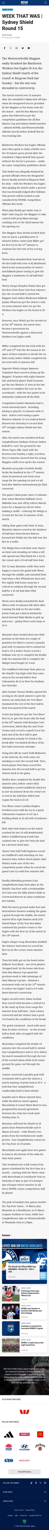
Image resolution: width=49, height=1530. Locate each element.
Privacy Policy (30, 1510)
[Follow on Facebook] (36, 1483)
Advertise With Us (35, 1515)
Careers (10, 1515)
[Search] (45, 2)
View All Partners (24, 1472)
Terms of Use (18, 1510)
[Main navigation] (3, 2)
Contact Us (23, 1515)
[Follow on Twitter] (40, 1483)
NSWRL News (7, 10)
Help (16, 1515)
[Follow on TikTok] (31, 1483)
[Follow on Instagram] (45, 1483)
